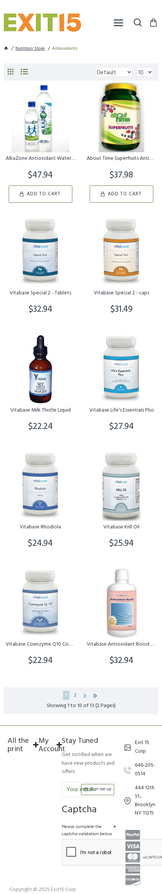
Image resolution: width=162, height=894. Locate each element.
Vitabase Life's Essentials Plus (121, 410)
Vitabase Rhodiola (40, 527)
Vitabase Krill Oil (121, 527)
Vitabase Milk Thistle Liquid (40, 410)
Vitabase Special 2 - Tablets (40, 293)
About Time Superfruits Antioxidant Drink (121, 158)
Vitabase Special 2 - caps (121, 293)
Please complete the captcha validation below (87, 830)
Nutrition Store (30, 48)
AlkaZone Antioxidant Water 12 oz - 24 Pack (40, 158)
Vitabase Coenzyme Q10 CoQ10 (40, 644)
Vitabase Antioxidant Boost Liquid (121, 644)
